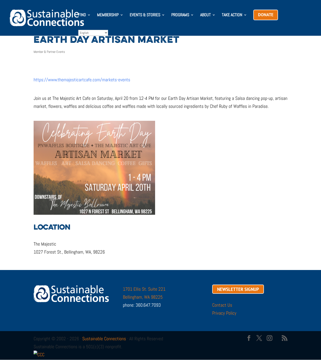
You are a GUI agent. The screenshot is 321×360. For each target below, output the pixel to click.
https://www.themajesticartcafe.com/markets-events (82, 80)
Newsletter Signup (238, 289)
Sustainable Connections (104, 339)
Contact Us (222, 305)
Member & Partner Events (49, 52)
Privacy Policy (224, 313)
